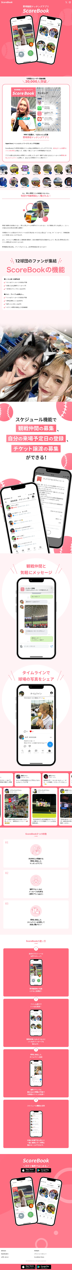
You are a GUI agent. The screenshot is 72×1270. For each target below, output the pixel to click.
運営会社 (3, 1250)
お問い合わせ (5, 1257)
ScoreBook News (39, 1257)
